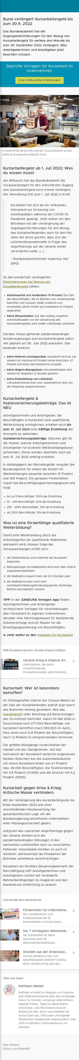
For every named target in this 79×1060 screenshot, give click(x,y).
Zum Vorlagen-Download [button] (39, 80)
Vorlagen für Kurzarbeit (55, 635)
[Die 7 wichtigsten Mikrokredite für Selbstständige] (39, 936)
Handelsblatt (12, 714)
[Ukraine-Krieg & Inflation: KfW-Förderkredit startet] (39, 666)
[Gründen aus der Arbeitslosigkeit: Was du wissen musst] (39, 957)
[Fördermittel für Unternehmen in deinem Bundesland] (39, 916)
